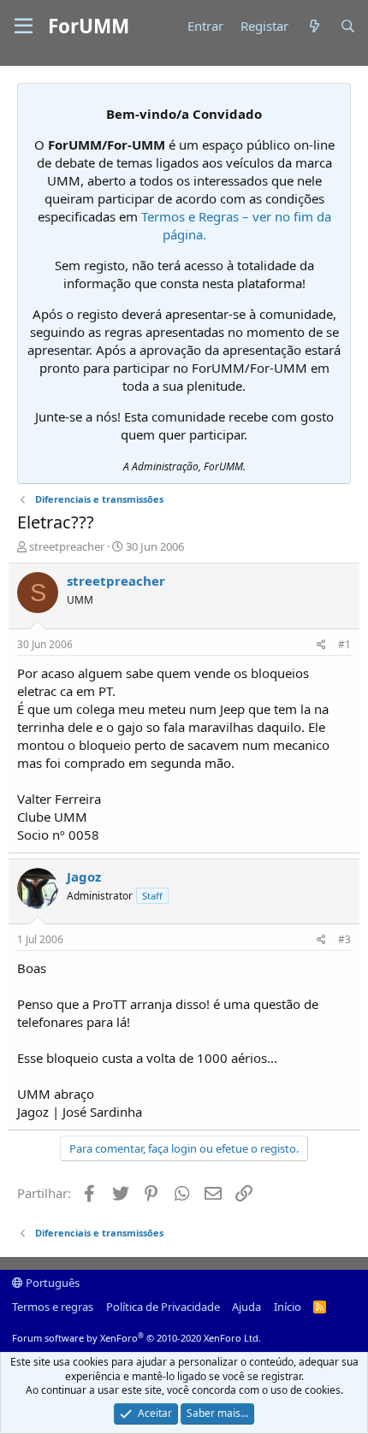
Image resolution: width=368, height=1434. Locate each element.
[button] (23, 26)
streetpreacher (66, 546)
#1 (344, 644)
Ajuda (246, 1306)
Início (287, 1306)
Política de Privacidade (163, 1306)
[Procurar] (348, 26)
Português (51, 1282)
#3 (344, 939)
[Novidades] (313, 26)
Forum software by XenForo (136, 1337)
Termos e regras (52, 1306)
